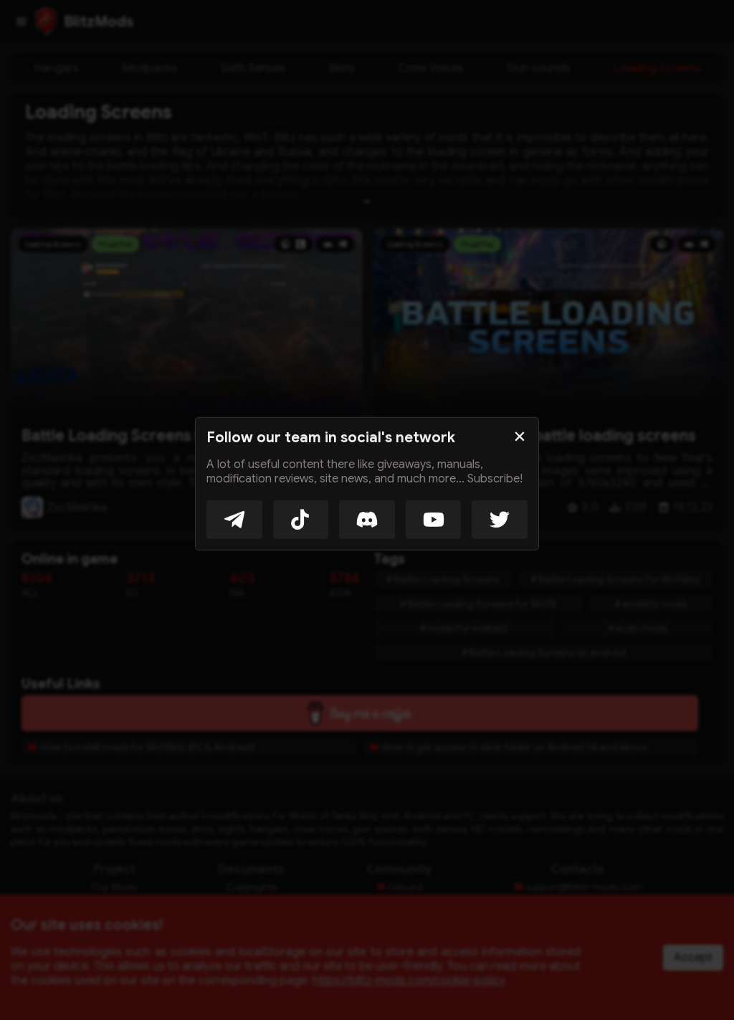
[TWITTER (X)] (500, 519)
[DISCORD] (367, 519)
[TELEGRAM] (234, 519)
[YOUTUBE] (434, 519)
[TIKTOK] (301, 519)
